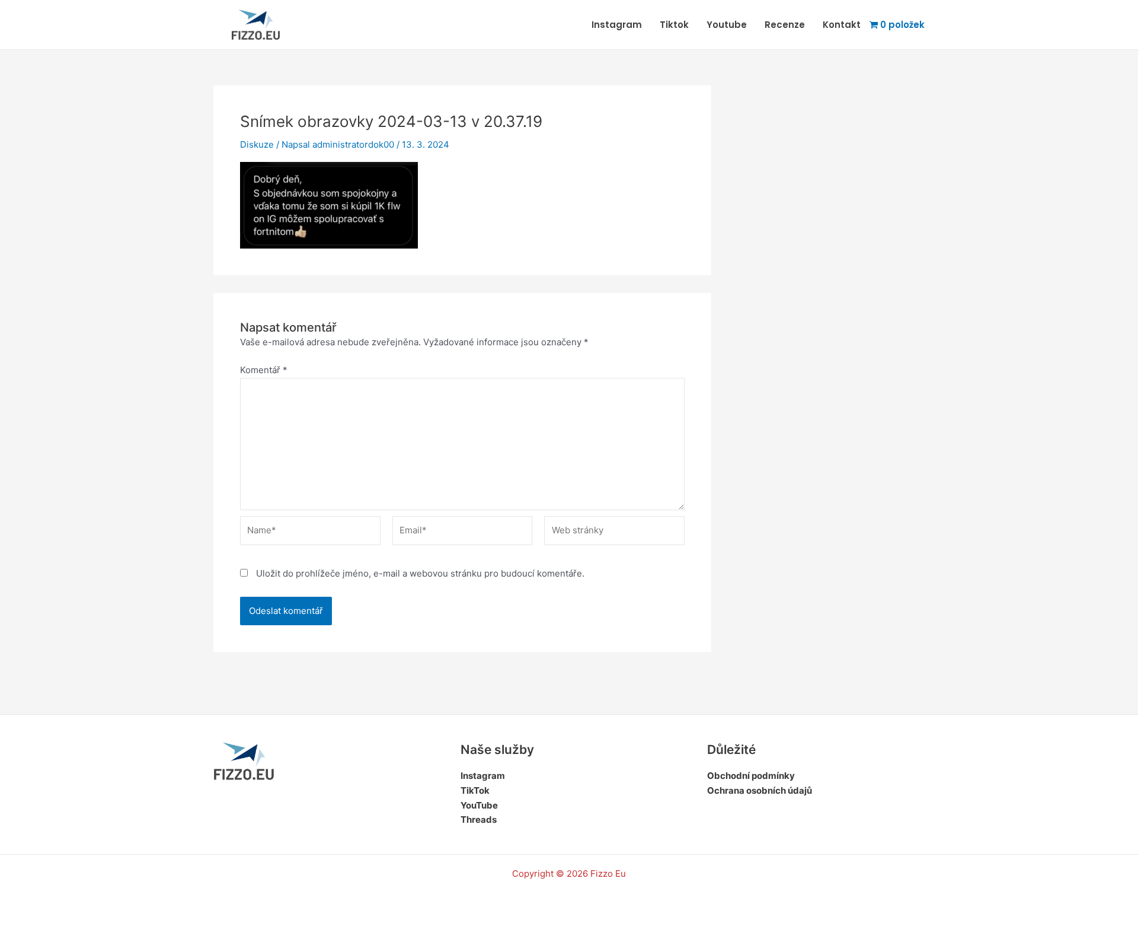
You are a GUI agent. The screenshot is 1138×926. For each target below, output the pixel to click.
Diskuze (257, 144)
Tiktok (674, 24)
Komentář (263, 370)
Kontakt (842, 24)
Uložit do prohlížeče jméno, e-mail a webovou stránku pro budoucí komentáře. (420, 573)
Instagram (617, 24)
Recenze (785, 24)
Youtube (727, 24)
